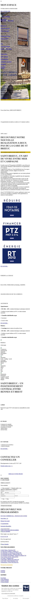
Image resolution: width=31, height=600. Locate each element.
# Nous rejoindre (5, 582)
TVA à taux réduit (5, 31)
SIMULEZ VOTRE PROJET (16, 473)
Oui (3, 499)
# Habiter (3, 570)
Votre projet (3, 20)
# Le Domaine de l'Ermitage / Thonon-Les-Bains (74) (13, 555)
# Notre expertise (5, 580)
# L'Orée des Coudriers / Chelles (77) (9, 551)
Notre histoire (4, 54)
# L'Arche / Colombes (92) (7, 558)
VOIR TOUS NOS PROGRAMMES (10, 530)
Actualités (3, 67)
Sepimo (3, 49)
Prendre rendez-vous (16, 488)
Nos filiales (3, 64)
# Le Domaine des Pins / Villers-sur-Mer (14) (11, 554)
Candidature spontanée (6, 61)
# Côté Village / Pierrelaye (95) (8, 550)
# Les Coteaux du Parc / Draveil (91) (9, 557)
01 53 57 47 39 (4, 536)
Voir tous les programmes (7, 564)
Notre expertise (4, 56)
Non (7, 499)
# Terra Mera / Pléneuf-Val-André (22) (10, 559)
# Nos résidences (5, 579)
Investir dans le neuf (5, 36)
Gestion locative (4, 38)
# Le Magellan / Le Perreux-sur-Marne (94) (11, 552)
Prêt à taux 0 (4, 25)
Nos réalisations (4, 59)
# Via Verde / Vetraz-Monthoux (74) (9, 561)
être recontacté (5, 488)
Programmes (4, 19)
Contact (2, 68)
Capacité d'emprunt (5, 46)
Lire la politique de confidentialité (8, 593)
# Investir (3, 572)
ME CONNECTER (5, 11)
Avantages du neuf (5, 28)
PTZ (2, 43)
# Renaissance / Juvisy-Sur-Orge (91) (9, 562)
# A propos (3, 577)
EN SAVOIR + (4, 98)
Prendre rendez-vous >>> (7, 466)
